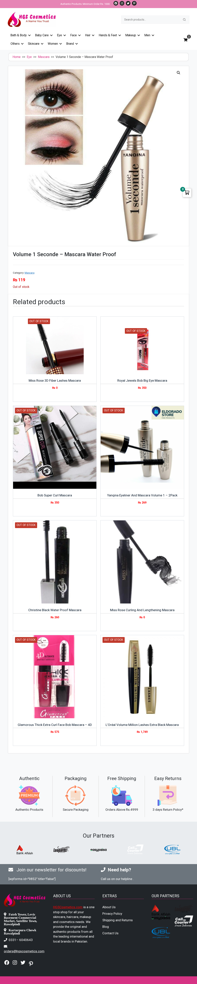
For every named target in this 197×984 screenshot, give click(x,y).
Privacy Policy (112, 913)
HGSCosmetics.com (68, 907)
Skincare (33, 43)
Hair (87, 35)
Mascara (43, 57)
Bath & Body (18, 35)
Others (15, 43)
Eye (59, 35)
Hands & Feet (108, 35)
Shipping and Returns (117, 920)
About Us (109, 907)
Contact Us (110, 933)
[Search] (184, 20)
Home (17, 57)
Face (73, 35)
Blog (105, 927)
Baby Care (42, 35)
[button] (178, 72)
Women (53, 43)
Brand (70, 43)
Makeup (130, 35)
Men (147, 35)
